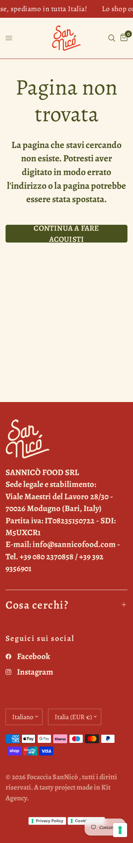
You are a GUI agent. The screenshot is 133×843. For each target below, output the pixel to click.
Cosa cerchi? (37, 604)
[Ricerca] (112, 38)
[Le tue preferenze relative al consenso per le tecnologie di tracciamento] (120, 830)
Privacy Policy (49, 820)
